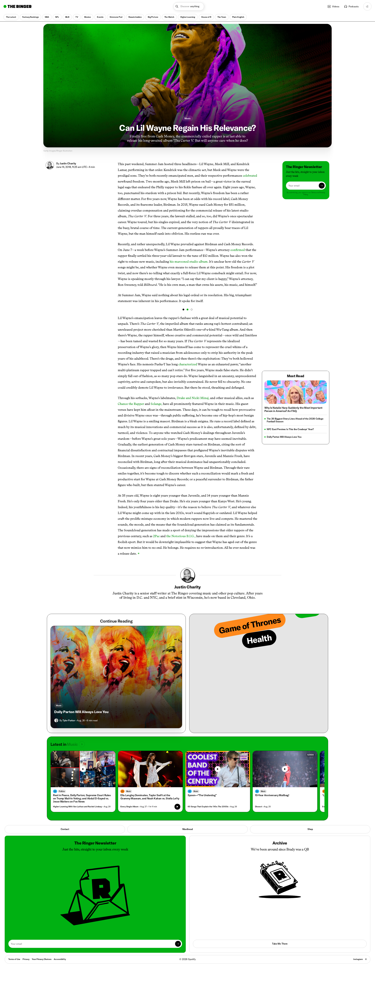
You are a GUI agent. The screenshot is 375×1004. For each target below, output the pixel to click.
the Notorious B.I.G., (180, 536)
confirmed (237, 250)
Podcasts (354, 6)
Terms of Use (14, 959)
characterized (187, 364)
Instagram (358, 959)
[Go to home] (17, 6)
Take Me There (280, 943)
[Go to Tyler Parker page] (56, 720)
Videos (335, 6)
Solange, (156, 404)
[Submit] (322, 186)
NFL (57, 17)
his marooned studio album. (189, 262)
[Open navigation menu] (367, 6)
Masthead (187, 829)
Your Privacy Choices (41, 959)
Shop (310, 829)
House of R (206, 17)
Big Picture (153, 17)
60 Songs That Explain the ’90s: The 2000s (208, 806)
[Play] (83, 769)
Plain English (238, 17)
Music (187, 118)
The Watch (169, 17)
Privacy (26, 959)
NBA (47, 17)
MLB (67, 17)
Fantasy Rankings (30, 17)
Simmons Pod (116, 17)
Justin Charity (68, 163)
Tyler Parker (69, 720)
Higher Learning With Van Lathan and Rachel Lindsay (77, 806)
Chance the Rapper (131, 404)
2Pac (156, 536)
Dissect (258, 806)
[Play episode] (177, 807)
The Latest (11, 17)
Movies (87, 17)
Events (100, 17)
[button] (188, 6)
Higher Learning (187, 17)
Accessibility (60, 959)
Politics (62, 791)
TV (76, 17)
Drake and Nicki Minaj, (193, 398)
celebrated (250, 176)
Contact (65, 829)
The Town (221, 17)
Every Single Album (129, 806)
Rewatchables (135, 17)
